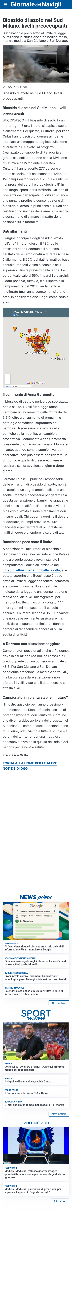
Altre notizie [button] (58, 1003)
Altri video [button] (60, 1201)
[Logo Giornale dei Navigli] (36, 5)
